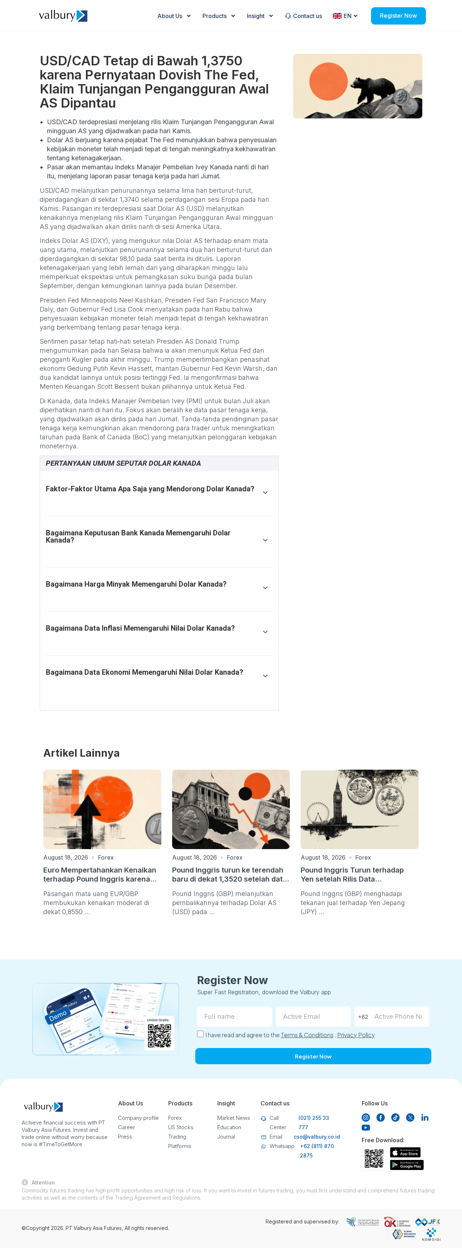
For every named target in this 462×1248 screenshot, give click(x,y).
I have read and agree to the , (290, 1035)
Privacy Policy (356, 1035)
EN (348, 15)
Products (214, 15)
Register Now (398, 15)
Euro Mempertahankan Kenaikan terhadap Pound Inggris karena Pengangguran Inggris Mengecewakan (99, 883)
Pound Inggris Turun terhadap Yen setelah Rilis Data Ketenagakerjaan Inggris (352, 879)
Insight (256, 15)
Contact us (307, 15)
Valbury (83, 1228)
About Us (169, 15)
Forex (106, 857)
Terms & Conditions (307, 1035)
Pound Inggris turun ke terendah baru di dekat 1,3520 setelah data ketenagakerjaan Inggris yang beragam (229, 883)
